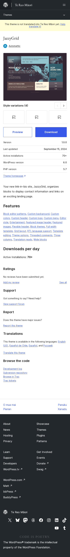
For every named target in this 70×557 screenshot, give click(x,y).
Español (33, 345)
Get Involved (44, 452)
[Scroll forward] (64, 105)
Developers (10, 463)
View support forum (13, 304)
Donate (43, 463)
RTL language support (39, 231)
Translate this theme (14, 352)
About (6, 423)
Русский (47, 345)
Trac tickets (9, 380)
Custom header (19, 218)
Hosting (8, 435)
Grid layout (20, 231)
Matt (7, 485)
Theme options (20, 235)
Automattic (14, 46)
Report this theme (13, 325)
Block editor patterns (14, 213)
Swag (42, 469)
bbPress (9, 491)
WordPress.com (14, 480)
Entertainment (17, 222)
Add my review (11, 282)
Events (41, 457)
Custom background (38, 213)
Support (8, 457)
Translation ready (22, 239)
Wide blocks (40, 239)
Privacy (7, 441)
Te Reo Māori (19, 512)
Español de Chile (18, 345)
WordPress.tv (13, 469)
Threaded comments (41, 235)
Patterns (42, 441)
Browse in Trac (11, 376)
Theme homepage (13, 175)
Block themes (37, 226)
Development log (12, 368)
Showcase (43, 423)
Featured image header (38, 222)
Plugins (41, 435)
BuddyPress (12, 497)
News (6, 429)
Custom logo (36, 218)
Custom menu (51, 218)
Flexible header (20, 226)
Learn (6, 452)
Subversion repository (15, 372)
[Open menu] (65, 5)
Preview (18, 132)
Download (51, 132)
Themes (7, 14)
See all (63, 282)
